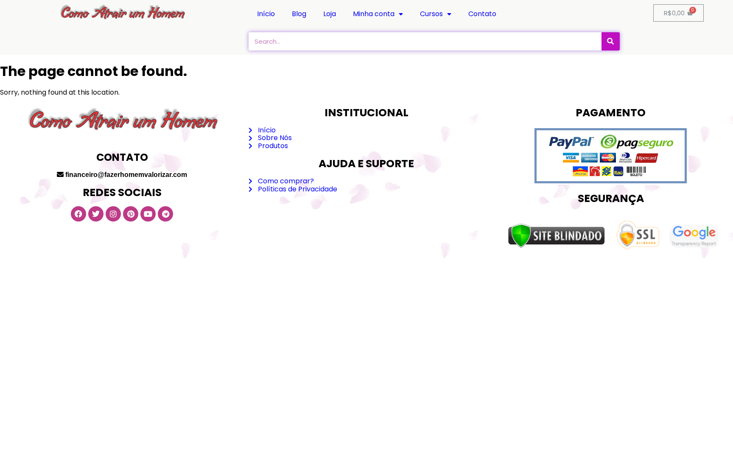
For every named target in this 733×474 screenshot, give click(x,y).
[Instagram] (113, 214)
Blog (299, 14)
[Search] (611, 41)
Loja (329, 14)
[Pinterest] (130, 214)
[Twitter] (96, 214)
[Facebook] (78, 214)
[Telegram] (165, 214)
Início (266, 14)
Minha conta (373, 14)
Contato (482, 14)
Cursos (431, 14)
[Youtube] (148, 214)
